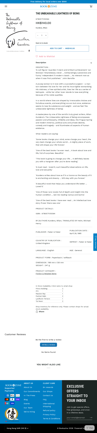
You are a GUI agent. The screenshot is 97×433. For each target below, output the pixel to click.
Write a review (48, 345)
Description (41, 62)
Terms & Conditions (51, 418)
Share (41, 311)
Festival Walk (41, 296)
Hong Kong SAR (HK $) (16, 428)
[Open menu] (8, 6)
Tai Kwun (39, 301)
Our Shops (47, 391)
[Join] (89, 417)
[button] (45, 56)
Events (27, 403)
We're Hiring (29, 412)
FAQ (44, 399)
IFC (37, 291)
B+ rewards (48, 387)
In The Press (29, 395)
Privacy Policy (49, 414)
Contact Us (48, 395)
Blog (26, 399)
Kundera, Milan (41, 28)
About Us (28, 387)
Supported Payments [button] (9, 389)
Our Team (28, 408)
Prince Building (41, 288)
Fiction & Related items (46, 273)
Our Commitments (32, 391)
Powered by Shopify (83, 428)
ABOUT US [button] (28, 383)
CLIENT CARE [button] (49, 383)
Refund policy (49, 410)
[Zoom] (18, 32)
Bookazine (63, 428)
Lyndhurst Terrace (43, 299)
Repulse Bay (40, 294)
